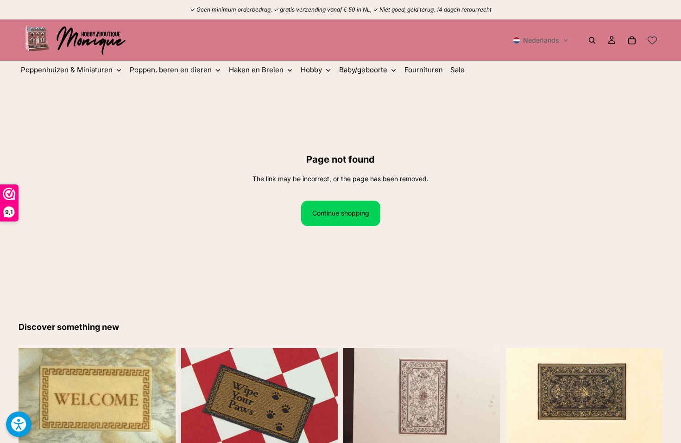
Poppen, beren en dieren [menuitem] (171, 69)
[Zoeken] (592, 40)
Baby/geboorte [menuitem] (363, 69)
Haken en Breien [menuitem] (256, 69)
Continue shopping (340, 213)
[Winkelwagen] (632, 40)
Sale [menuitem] (457, 69)
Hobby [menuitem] (311, 69)
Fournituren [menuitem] (423, 69)
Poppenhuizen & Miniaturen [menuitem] (67, 69)
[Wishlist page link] (652, 40)
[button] (540, 40)
